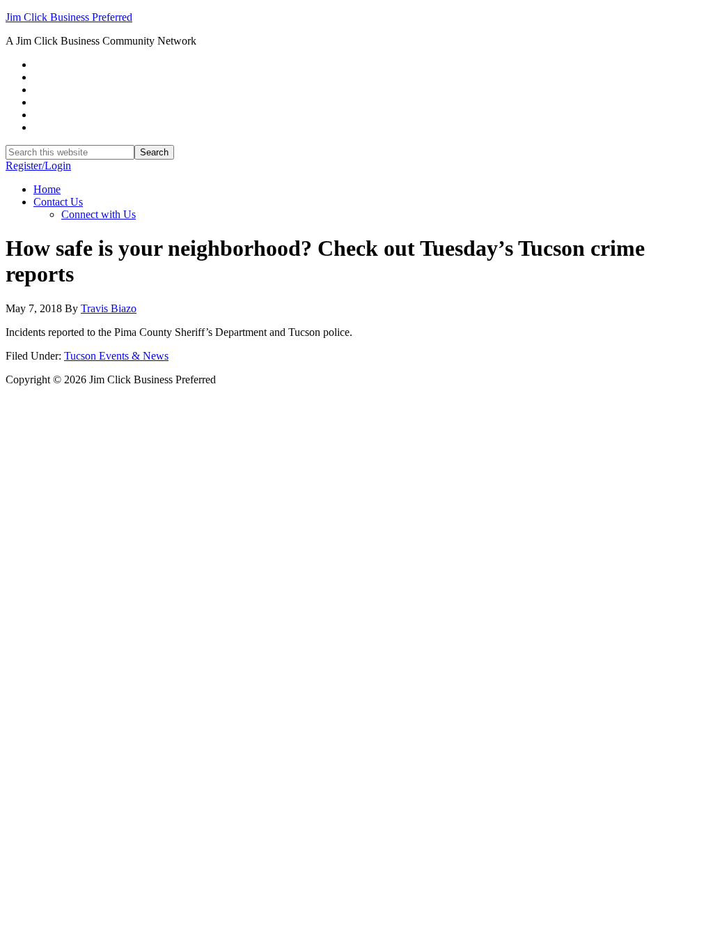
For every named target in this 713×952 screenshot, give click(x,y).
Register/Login (38, 165)
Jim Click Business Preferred (69, 17)
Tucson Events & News (116, 356)
